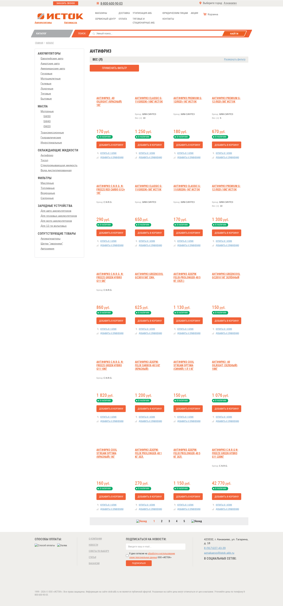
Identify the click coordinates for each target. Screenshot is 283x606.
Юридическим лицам (175, 13)
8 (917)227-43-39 (215, 548)
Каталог (41, 33)
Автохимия (47, 248)
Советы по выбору (99, 551)
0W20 (47, 126)
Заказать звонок (65, 3)
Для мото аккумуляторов (56, 220)
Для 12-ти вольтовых (54, 225)
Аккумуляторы (43, 22)
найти (234, 33)
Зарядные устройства (55, 206)
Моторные (47, 111)
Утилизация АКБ (142, 13)
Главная (39, 43)
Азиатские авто (50, 63)
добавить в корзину (111, 144)
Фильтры (44, 178)
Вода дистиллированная (56, 170)
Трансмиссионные (52, 132)
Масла (43, 106)
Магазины (101, 13)
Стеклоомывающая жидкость (59, 165)
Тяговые (46, 93)
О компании (95, 538)
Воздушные (48, 193)
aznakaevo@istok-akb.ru (219, 552)
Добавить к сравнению (111, 157)
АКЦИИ (194, 13)
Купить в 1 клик (108, 153)
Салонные (47, 198)
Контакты (168, 18)
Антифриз (47, 155)
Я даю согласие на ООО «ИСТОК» (152, 555)
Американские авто (53, 68)
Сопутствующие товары (57, 233)
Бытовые (46, 98)
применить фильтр (114, 68)
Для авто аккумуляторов (56, 210)
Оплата (123, 18)
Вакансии (94, 563)
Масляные (47, 183)
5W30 (47, 116)
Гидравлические (51, 137)
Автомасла (70, 22)
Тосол (44, 160)
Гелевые (46, 83)
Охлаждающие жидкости (58, 150)
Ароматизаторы (50, 238)
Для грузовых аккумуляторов (59, 215)
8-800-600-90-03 (111, 3)
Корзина (213, 14)
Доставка (124, 13)
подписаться (139, 563)
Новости (93, 545)
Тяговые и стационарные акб (144, 20)
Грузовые (46, 73)
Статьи (92, 557)
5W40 (47, 121)
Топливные (48, 188)
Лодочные (47, 88)
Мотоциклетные (51, 78)
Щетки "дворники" (52, 243)
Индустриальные (51, 142)
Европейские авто (52, 58)
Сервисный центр (105, 18)
